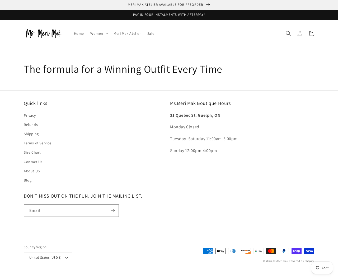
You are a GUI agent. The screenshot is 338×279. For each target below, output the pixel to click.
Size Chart (32, 152)
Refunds (31, 124)
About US (32, 171)
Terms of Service (37, 143)
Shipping (31, 133)
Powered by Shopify (301, 261)
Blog (27, 180)
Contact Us (33, 161)
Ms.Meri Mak (280, 261)
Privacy (30, 115)
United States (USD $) (45, 257)
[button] (98, 33)
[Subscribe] (113, 210)
